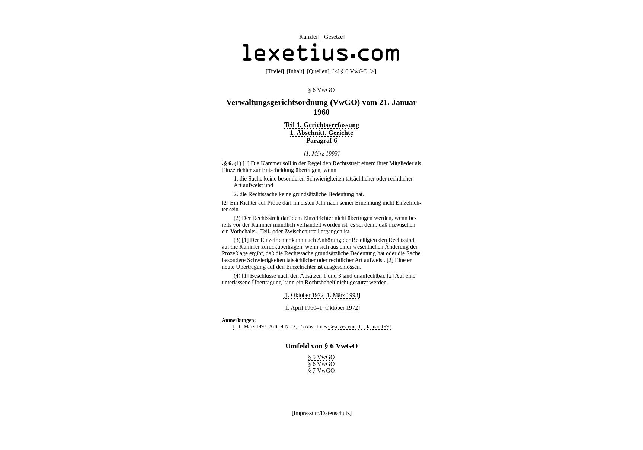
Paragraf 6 (321, 140)
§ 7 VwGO (321, 370)
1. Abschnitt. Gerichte (321, 132)
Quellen (318, 71)
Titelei (275, 71)
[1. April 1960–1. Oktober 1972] (321, 307)
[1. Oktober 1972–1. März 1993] (321, 295)
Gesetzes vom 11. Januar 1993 (359, 326)
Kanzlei (308, 36)
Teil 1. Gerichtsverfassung (321, 124)
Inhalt (295, 71)
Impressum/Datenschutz (322, 413)
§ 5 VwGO (321, 357)
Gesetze (333, 36)
